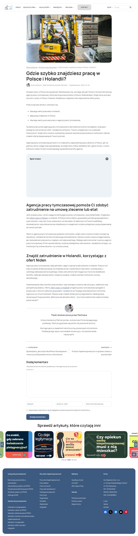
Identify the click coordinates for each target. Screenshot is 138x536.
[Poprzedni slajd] (2, 444)
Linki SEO (75, 483)
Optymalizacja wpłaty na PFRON (19, 486)
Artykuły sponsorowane (48, 67)
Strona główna (31, 67)
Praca (18, 7)
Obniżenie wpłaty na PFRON (17, 492)
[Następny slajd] (136, 444)
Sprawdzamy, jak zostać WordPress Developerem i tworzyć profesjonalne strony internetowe (46, 351)
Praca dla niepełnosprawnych (50, 480)
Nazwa (30, 404)
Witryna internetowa (94, 404)
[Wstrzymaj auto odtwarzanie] (134, 454)
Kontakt (84, 7)
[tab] (62, 459)
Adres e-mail (62, 404)
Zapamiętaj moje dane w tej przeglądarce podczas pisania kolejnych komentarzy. (59, 410)
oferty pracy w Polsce (39, 218)
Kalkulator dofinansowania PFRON (19, 513)
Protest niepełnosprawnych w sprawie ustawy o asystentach (92, 351)
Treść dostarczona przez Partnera (54, 85)
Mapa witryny (76, 504)
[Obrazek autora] (28, 85)
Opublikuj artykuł (77, 480)
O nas (105, 501)
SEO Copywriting (77, 486)
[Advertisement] (69, 182)
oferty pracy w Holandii (59, 287)
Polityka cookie (77, 501)
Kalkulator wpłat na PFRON (17, 510)
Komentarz (30, 369)
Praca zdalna (44, 483)
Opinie (106, 504)
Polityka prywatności (79, 498)
